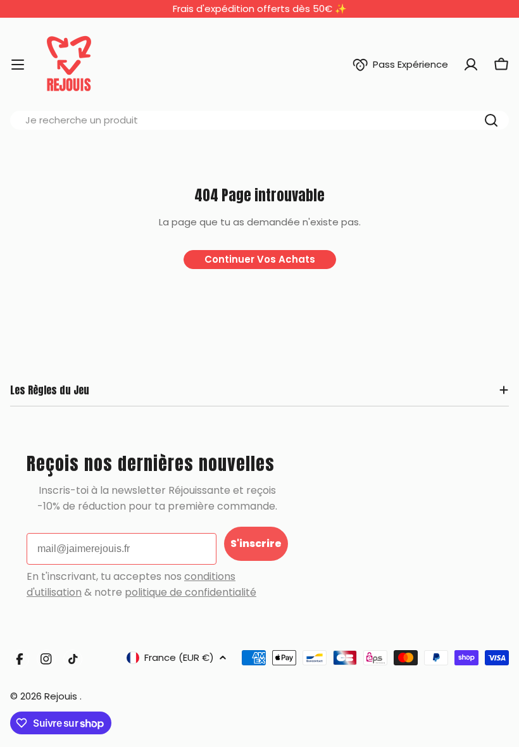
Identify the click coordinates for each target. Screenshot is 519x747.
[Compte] (470, 64)
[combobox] (259, 120)
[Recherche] (491, 120)
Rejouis (62, 696)
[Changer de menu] (17, 64)
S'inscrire (256, 543)
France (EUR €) (179, 657)
